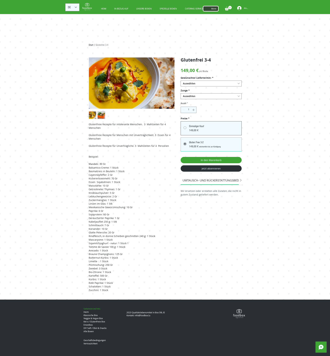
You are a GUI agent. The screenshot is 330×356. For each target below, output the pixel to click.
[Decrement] (183, 110)
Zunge (185, 90)
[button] (228, 8)
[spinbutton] (188, 110)
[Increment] (194, 110)
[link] (218, 180)
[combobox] (211, 83)
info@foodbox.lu (142, 315)
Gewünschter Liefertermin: (197, 77)
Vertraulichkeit (90, 343)
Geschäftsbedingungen (95, 340)
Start (91, 44)
